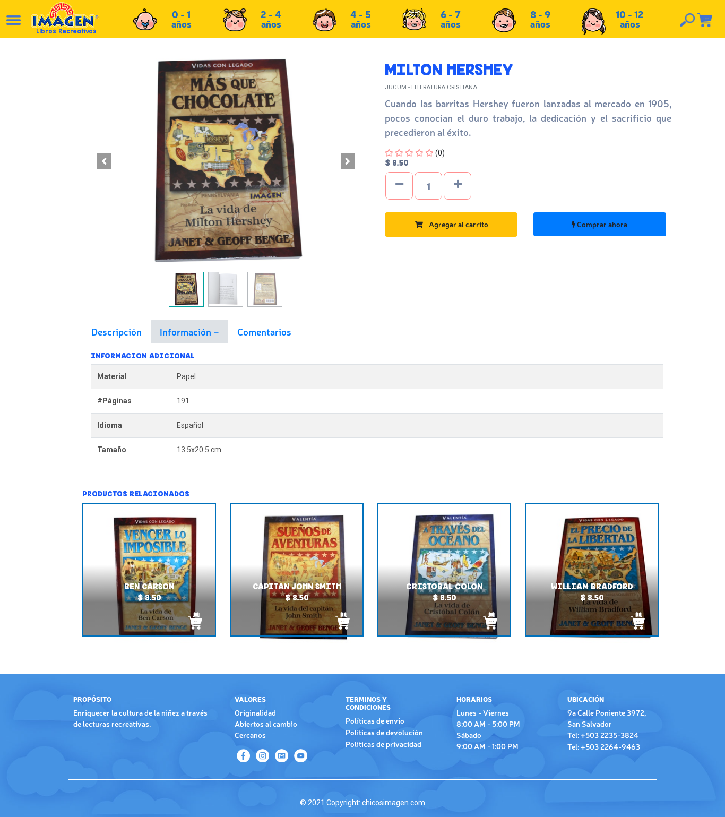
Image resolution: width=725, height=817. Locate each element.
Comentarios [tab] (264, 331)
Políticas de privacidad (383, 744)
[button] (103, 161)
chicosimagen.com (393, 802)
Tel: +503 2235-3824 (602, 734)
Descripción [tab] (116, 331)
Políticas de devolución (384, 732)
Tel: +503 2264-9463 (603, 746)
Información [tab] (186, 331)
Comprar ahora (601, 224)
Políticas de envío (375, 720)
